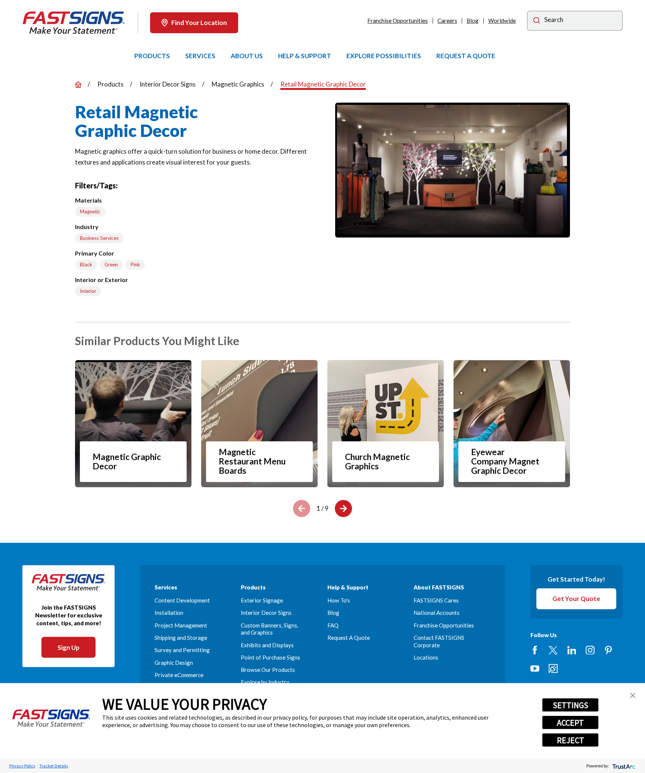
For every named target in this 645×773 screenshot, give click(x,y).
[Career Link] (553, 668)
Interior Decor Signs (266, 612)
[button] (632, 695)
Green (111, 264)
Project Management (181, 625)
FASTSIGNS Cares (436, 600)
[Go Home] (78, 84)
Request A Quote (348, 637)
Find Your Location (199, 22)
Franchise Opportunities (397, 20)
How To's (338, 600)
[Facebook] (534, 650)
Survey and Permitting (182, 650)
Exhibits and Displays (267, 645)
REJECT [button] (570, 740)
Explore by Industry (265, 682)
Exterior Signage (262, 600)
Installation (169, 612)
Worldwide (502, 20)
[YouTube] (534, 668)
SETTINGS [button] (570, 705)
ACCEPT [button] (570, 722)
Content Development (182, 600)
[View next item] (343, 508)
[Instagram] (590, 650)
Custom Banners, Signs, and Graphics (269, 629)
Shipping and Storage (181, 637)
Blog (473, 20)
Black (86, 264)
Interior (88, 291)
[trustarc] (623, 766)
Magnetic (90, 212)
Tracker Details (53, 766)
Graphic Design (174, 662)
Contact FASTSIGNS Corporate (439, 641)
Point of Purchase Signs (270, 657)
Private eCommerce (179, 675)
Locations (426, 657)
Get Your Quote (576, 599)
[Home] (73, 23)
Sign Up (68, 647)
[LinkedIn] (571, 650)
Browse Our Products (268, 669)
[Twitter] (553, 650)
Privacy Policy (22, 766)
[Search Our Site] (536, 21)
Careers (447, 20)
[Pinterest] (608, 650)
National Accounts (436, 612)
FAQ (333, 625)
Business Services (99, 238)
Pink (135, 264)
